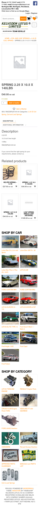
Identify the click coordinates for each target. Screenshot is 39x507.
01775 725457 (12, 2)
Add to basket (14, 103)
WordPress (28, 488)
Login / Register (31, 13)
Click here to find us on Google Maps (15, 11)
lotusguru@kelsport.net (21, 4)
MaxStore (16, 491)
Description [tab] (8, 121)
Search (23, 18)
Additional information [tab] (13, 125)
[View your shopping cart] (29, 19)
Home (7, 38)
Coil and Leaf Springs (20, 38)
